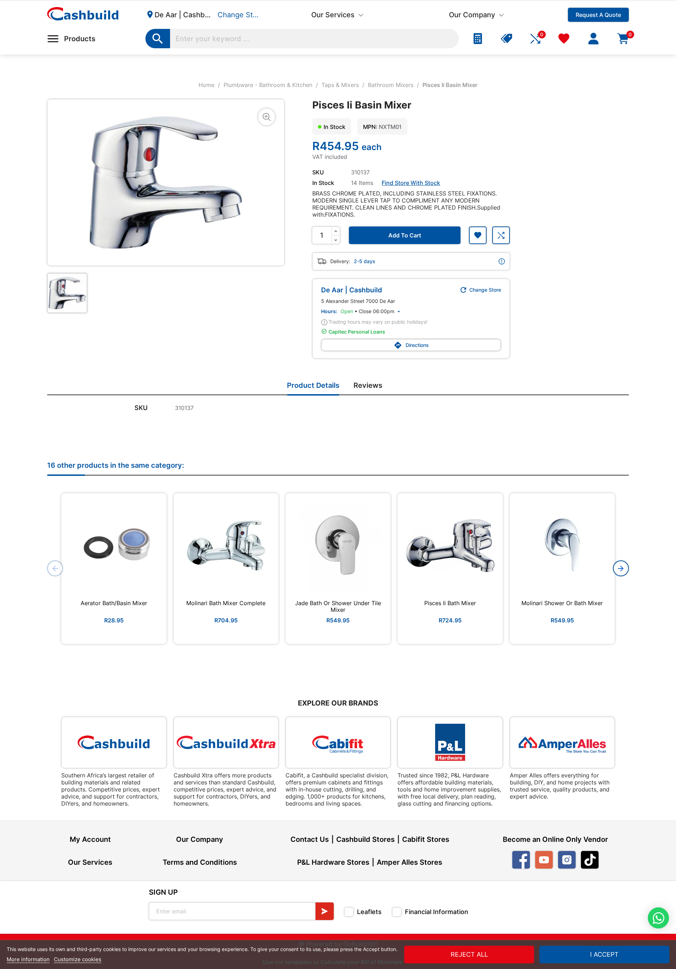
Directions (411, 345)
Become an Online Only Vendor (555, 839)
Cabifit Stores (425, 839)
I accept (604, 954)
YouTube (544, 860)
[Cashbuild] (113, 742)
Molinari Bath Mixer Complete (225, 603)
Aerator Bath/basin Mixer (114, 603)
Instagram (567, 860)
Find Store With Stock (411, 182)
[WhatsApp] (658, 917)
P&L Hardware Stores (333, 862)
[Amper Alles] (562, 742)
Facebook (521, 860)
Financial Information (436, 911)
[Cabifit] (338, 742)
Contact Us (309, 839)
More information (28, 959)
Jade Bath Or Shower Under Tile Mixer (338, 606)
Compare (501, 235)
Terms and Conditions (200, 862)
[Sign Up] (324, 911)
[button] (621, 568)
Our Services (90, 862)
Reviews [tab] (367, 385)
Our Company (199, 839)
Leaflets (369, 911)
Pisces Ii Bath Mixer (450, 603)
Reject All (469, 954)
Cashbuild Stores (365, 839)
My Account (90, 839)
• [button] (371, 311)
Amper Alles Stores (409, 862)
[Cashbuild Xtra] (226, 742)
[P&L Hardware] (450, 742)
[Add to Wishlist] (478, 235)
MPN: (370, 126)
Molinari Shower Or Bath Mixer (562, 603)
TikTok (590, 860)
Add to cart (404, 235)
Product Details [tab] (313, 385)
